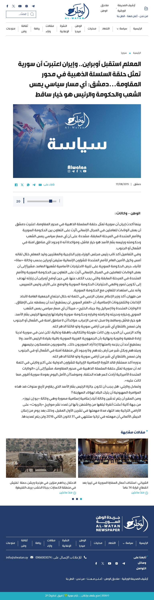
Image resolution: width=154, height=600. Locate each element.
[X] (22, 185)
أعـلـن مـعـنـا (94, 579)
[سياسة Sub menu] (118, 28)
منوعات (10, 28)
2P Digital (50, 595)
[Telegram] (34, 185)
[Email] (40, 185)
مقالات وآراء (50, 29)
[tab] (81, 499)
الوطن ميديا (78, 29)
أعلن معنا (132, 16)
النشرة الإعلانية (64, 29)
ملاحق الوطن (105, 8)
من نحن (144, 16)
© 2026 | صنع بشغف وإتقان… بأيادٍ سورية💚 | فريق (83, 596)
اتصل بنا (121, 16)
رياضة (37, 28)
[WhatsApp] (28, 185)
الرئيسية (137, 28)
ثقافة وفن (24, 29)
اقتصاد (106, 28)
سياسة (123, 28)
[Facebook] (16, 185)
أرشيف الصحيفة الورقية (126, 8)
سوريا (124, 53)
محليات (92, 28)
